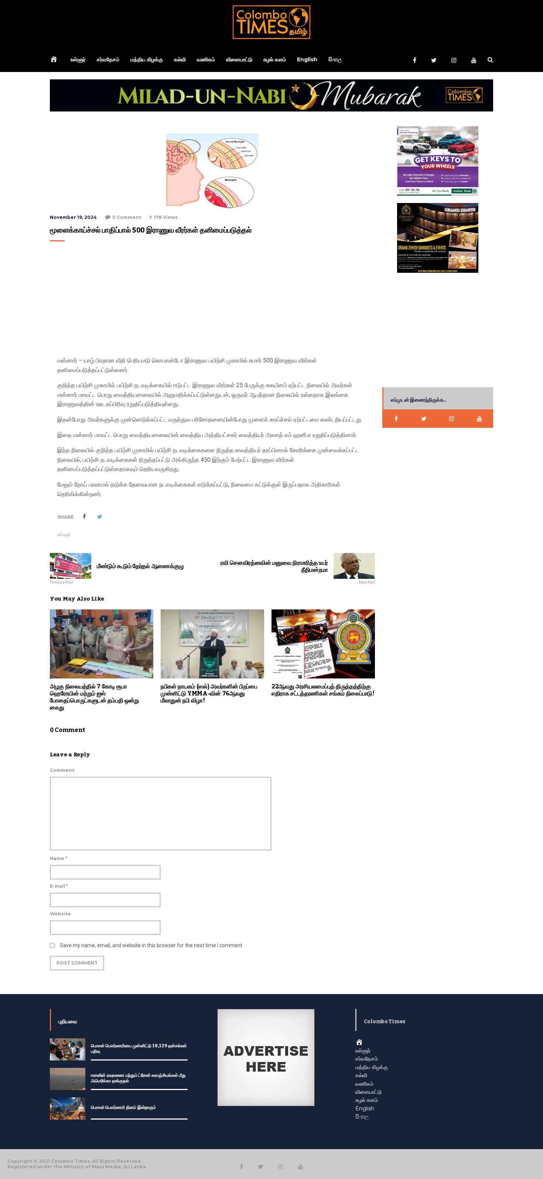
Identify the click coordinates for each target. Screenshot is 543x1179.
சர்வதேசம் (108, 59)
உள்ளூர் (78, 59)
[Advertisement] (210, 300)
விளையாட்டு (239, 59)
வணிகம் (206, 59)
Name (58, 858)
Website (60, 914)
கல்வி (180, 59)
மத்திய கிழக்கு (146, 59)
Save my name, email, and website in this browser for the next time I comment (151, 945)
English (307, 59)
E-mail (59, 886)
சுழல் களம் (274, 59)
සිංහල (335, 59)
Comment (62, 770)
